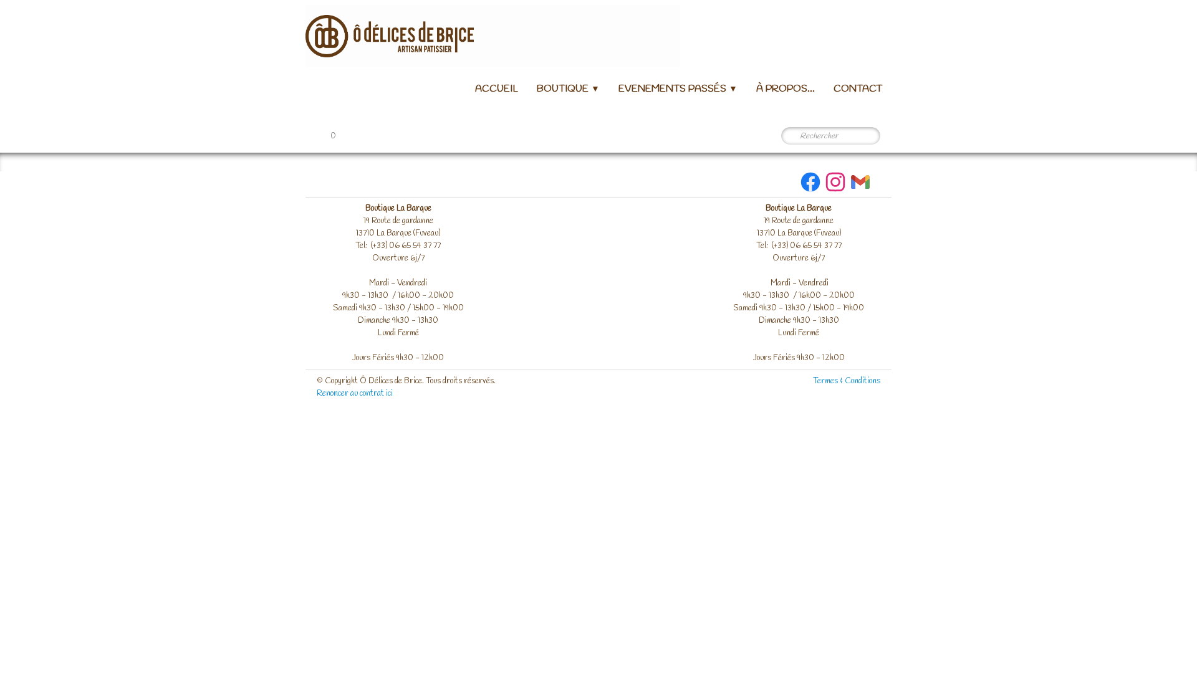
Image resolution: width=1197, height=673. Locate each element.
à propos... (785, 88)
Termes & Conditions (846, 381)
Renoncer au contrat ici (355, 393)
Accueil (496, 88)
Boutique (568, 88)
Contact (858, 88)
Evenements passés (678, 88)
